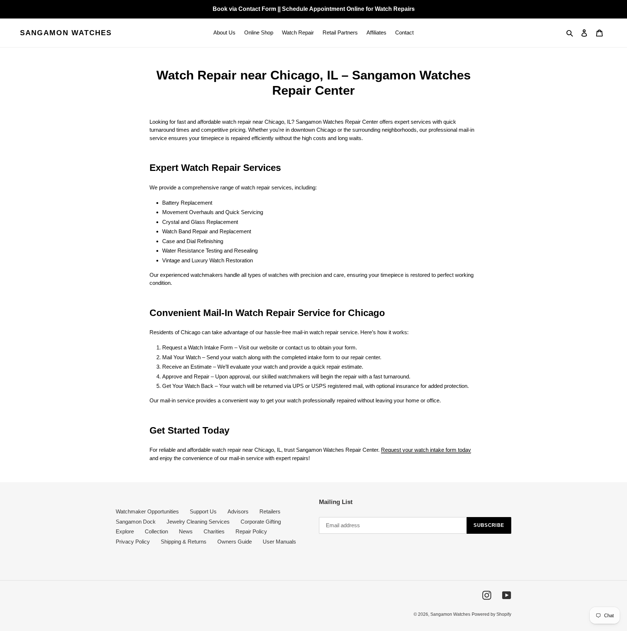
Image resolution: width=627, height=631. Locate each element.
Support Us (203, 511)
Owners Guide (234, 541)
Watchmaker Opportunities (147, 511)
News (186, 531)
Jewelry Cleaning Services (198, 522)
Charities (214, 531)
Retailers (269, 511)
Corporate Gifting (261, 522)
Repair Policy (251, 531)
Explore (125, 531)
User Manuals (279, 541)
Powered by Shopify (491, 614)
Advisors (238, 511)
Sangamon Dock (136, 522)
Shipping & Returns (183, 541)
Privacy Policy (133, 541)
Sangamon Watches (66, 33)
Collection (156, 531)
